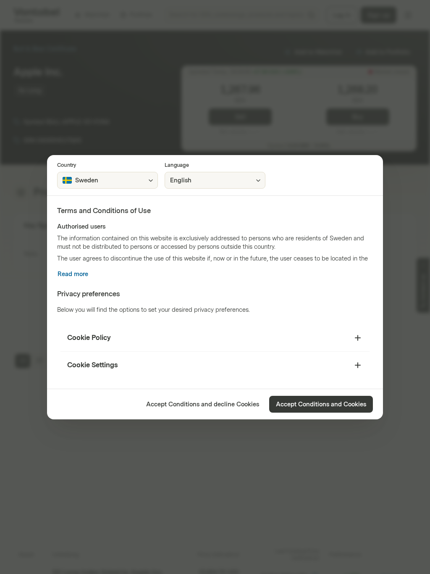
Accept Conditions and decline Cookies (202, 404)
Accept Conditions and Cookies (321, 404)
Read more (73, 274)
